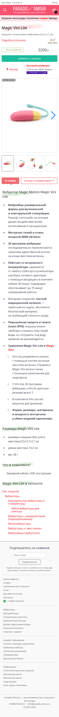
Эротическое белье (13, 658)
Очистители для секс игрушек (18, 670)
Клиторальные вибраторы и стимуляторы (26, 502)
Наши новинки (11, 579)
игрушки (7, 18)
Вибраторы (12, 496)
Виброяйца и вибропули (24, 533)
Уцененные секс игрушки (16, 586)
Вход (54, 2)
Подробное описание (14, 40)
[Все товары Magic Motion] (53, 40)
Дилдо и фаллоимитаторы (16, 624)
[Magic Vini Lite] (8, 163)
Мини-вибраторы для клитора (25, 510)
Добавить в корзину (29, 58)
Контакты (17, 2)
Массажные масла (12, 677)
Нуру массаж (10, 681)
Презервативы (10, 654)
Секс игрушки (10, 491)
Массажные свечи (12, 674)
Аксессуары (19, 18)
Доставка (6, 2)
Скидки (43, 18)
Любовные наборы (13, 647)
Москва (14, 69)
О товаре (10, 180)
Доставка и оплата (12, 593)
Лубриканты (9, 666)
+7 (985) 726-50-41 (15, 601)
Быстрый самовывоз (38, 65)
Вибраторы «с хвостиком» (25, 528)
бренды (53, 18)
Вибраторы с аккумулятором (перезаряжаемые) (26, 517)
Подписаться (29, 561)
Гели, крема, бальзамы (15, 685)
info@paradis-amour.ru (39, 703)
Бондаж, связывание (13, 640)
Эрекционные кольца (14, 620)
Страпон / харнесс (12, 631)
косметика (33, 18)
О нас (6, 590)
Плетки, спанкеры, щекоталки (18, 643)
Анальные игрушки (13, 627)
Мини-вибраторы (19, 523)
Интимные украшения (14, 651)
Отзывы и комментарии (37, 180)
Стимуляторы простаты (15, 616)
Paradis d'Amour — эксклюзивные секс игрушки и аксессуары (29, 699)
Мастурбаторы (11, 613)
